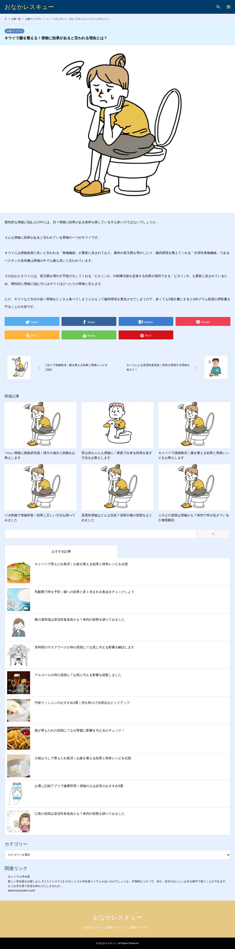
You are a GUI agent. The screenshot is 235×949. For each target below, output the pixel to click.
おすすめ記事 (61, 551)
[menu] (228, 7)
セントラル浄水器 (19, 876)
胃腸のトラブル (116, 927)
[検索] (218, 7)
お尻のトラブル (93, 927)
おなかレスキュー (117, 917)
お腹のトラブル (14, 31)
